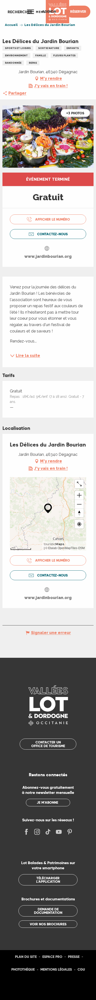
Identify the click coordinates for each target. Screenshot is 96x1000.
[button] (20, 11)
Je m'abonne (47, 802)
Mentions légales (56, 969)
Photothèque (23, 969)
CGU (81, 969)
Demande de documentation (48, 911)
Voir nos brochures (48, 924)
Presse (74, 956)
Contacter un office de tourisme (48, 744)
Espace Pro (52, 956)
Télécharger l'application (48, 880)
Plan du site (26, 956)
